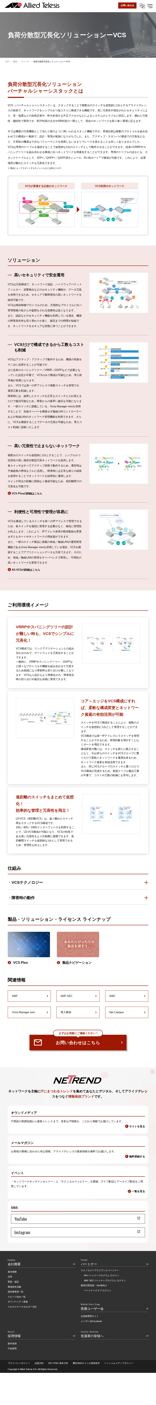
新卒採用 (12, 1343)
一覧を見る (138, 1191)
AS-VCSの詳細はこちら (26, 569)
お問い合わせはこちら (78, 1040)
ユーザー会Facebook (91, 1321)
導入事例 (66, 1012)
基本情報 (12, 1272)
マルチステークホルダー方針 (22, 1307)
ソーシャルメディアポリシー (118, 1363)
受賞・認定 (13, 1281)
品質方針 (39, 1363)
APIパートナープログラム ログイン (101, 1275)
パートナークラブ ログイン (97, 1290)
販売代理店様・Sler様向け (94, 1285)
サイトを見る (137, 1126)
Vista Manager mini (23, 1012)
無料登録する (137, 1156)
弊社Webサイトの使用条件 (86, 1363)
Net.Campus (116, 1012)
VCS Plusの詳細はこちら (27, 493)
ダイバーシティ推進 (18, 1301)
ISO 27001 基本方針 (58, 1363)
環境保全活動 (14, 1287)
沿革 (10, 1276)
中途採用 (12, 1348)
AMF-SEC (67, 995)
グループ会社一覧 (17, 1297)
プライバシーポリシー (19, 1363)
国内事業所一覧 (15, 1291)
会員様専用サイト (90, 1316)
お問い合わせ (127, 5)
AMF (15, 995)
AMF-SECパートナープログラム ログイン (105, 1280)
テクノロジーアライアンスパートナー (100, 1270)
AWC (112, 995)
